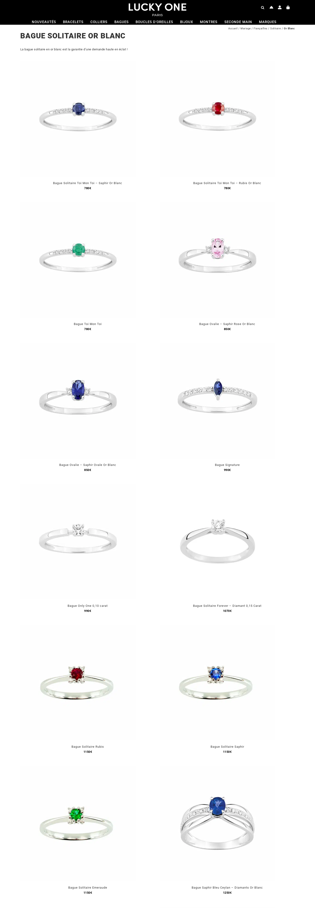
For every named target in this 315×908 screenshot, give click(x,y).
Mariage (246, 28)
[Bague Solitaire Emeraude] (78, 768)
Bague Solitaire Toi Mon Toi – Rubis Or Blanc (227, 183)
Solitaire (275, 28)
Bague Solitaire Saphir (227, 746)
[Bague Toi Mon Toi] (78, 205)
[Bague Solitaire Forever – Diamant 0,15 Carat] (217, 486)
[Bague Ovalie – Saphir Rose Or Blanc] (217, 205)
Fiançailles (260, 28)
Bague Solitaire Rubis (87, 746)
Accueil (233, 28)
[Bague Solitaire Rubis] (78, 627)
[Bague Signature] (217, 345)
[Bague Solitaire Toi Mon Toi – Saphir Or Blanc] (78, 64)
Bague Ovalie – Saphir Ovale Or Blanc (87, 465)
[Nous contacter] (271, 7)
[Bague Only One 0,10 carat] (78, 486)
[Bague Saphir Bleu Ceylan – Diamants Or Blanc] (217, 768)
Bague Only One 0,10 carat (88, 605)
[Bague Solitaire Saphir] (217, 627)
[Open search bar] (262, 7)
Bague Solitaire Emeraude (87, 887)
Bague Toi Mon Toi (88, 324)
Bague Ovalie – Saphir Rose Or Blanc (227, 324)
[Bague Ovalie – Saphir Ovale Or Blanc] (78, 345)
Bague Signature (227, 465)
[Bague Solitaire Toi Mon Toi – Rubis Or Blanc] (217, 64)
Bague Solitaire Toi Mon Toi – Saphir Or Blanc (87, 183)
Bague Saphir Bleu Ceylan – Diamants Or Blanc (227, 887)
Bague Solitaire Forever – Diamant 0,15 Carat (227, 605)
